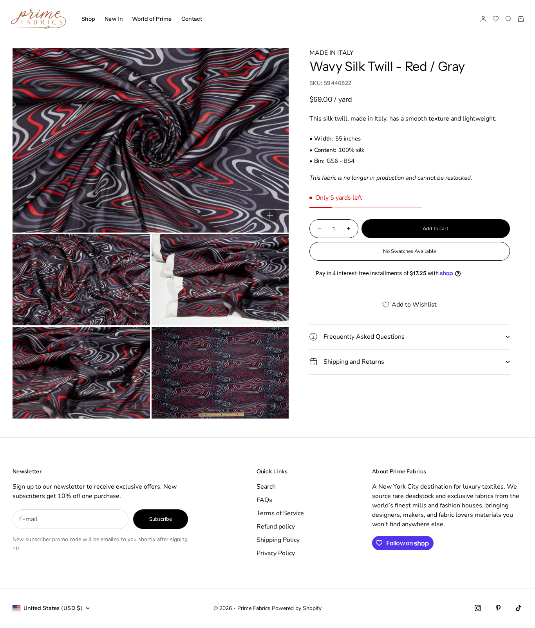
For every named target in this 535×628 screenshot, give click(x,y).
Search (266, 486)
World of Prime (152, 18)
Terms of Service (280, 513)
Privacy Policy (276, 553)
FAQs (264, 500)
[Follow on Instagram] (478, 608)
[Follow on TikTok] (518, 608)
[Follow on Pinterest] (498, 608)
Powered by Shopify (297, 608)
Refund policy (276, 526)
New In (114, 18)
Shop (88, 18)
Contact (191, 18)
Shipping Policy (278, 540)
